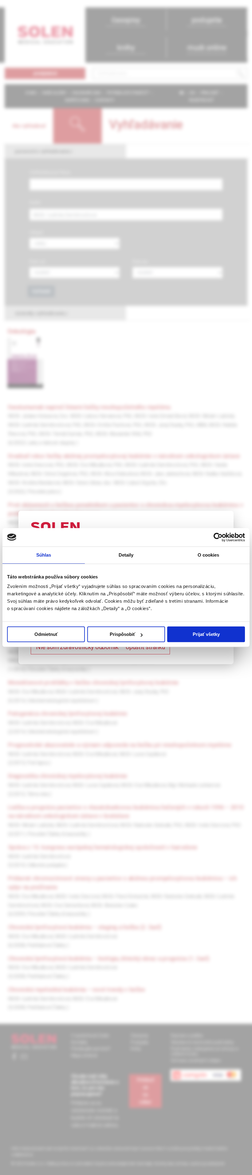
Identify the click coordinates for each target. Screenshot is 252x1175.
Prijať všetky (206, 634)
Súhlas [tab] (43, 555)
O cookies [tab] (208, 555)
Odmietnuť (46, 634)
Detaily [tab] (126, 555)
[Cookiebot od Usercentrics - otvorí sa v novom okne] (218, 537)
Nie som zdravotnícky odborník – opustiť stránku (100, 647)
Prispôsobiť (122, 634)
